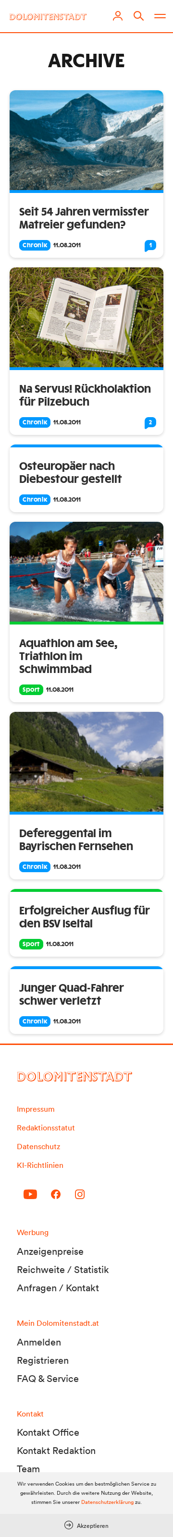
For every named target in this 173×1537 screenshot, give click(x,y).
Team (28, 1469)
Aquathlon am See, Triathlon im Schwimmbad (68, 656)
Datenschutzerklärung (107, 1502)
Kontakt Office (48, 1432)
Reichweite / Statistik (63, 1269)
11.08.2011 (67, 245)
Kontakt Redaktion (56, 1450)
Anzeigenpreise (50, 1251)
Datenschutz (38, 1146)
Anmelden (39, 1342)
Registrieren (43, 1360)
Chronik (35, 245)
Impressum (36, 1109)
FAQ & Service (48, 1378)
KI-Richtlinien (40, 1165)
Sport (31, 690)
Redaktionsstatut (46, 1127)
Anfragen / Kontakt (58, 1288)
